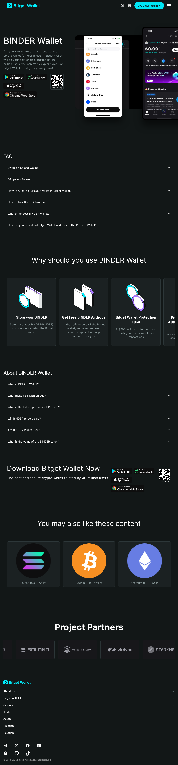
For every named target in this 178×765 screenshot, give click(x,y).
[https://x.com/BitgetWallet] (17, 745)
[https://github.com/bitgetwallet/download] (17, 753)
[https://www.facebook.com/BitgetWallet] (28, 745)
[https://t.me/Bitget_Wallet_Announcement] (5, 745)
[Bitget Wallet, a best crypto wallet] (23, 5)
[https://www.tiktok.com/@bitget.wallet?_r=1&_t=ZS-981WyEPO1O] (28, 753)
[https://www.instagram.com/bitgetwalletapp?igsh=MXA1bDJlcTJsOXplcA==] (5, 753)
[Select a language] (129, 5)
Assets (7, 719)
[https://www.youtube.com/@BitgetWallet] (39, 745)
